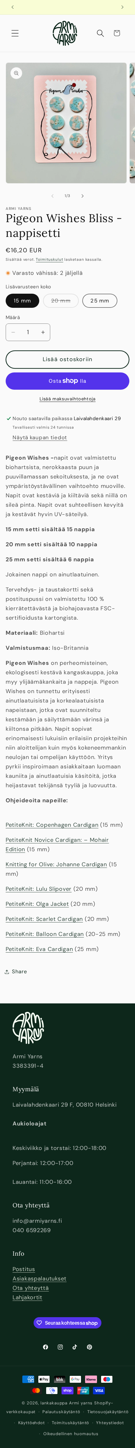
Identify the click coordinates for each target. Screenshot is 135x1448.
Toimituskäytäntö (70, 1422)
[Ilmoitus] (122, 7)
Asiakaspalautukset (40, 1278)
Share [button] (19, 971)
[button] (15, 33)
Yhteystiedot (110, 1422)
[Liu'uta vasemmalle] (52, 196)
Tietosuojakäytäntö (108, 1411)
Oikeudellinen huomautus (71, 1433)
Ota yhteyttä (31, 1288)
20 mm (65, 302)
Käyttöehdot (31, 1422)
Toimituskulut (49, 259)
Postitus (24, 1269)
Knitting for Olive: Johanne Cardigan (56, 864)
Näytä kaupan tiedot (40, 437)
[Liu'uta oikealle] (82, 196)
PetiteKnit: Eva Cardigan (39, 949)
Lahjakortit (27, 1297)
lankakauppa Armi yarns (67, 1403)
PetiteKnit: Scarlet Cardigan (44, 919)
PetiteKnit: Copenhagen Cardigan (52, 825)
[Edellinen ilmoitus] (12, 7)
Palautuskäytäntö (61, 1411)
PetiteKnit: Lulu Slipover (39, 889)
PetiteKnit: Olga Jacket (37, 904)
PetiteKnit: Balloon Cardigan (45, 934)
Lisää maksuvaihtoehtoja (68, 399)
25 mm (99, 300)
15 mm (22, 300)
